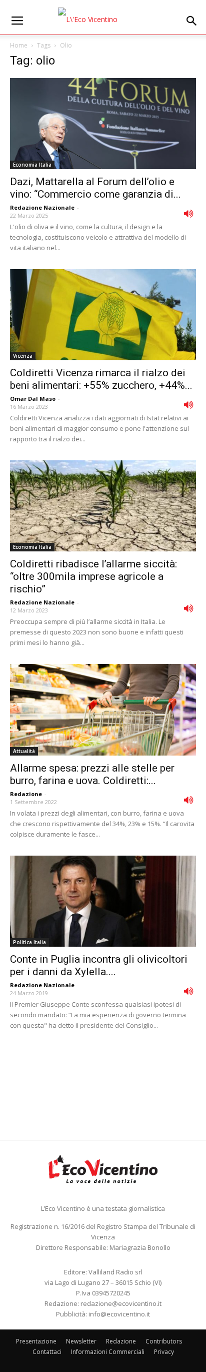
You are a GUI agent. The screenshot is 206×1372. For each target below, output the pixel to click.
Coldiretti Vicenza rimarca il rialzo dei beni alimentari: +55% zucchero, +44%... (101, 379)
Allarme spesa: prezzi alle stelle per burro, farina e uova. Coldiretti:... (92, 774)
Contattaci (47, 1351)
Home (19, 45)
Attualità (24, 751)
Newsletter (81, 1341)
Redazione (26, 794)
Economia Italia (32, 164)
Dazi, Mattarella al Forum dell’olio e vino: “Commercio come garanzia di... (95, 188)
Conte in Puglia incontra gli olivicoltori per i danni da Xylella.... (99, 965)
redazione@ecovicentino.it (121, 1303)
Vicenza (22, 355)
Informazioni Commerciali (107, 1351)
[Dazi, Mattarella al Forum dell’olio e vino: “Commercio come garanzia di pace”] (103, 123)
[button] (192, 21)
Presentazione (36, 1341)
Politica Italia (29, 942)
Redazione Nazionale (42, 207)
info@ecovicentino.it (119, 1313)
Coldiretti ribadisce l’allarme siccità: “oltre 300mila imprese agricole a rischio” (93, 576)
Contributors (164, 1341)
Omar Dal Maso (33, 398)
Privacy (164, 1351)
